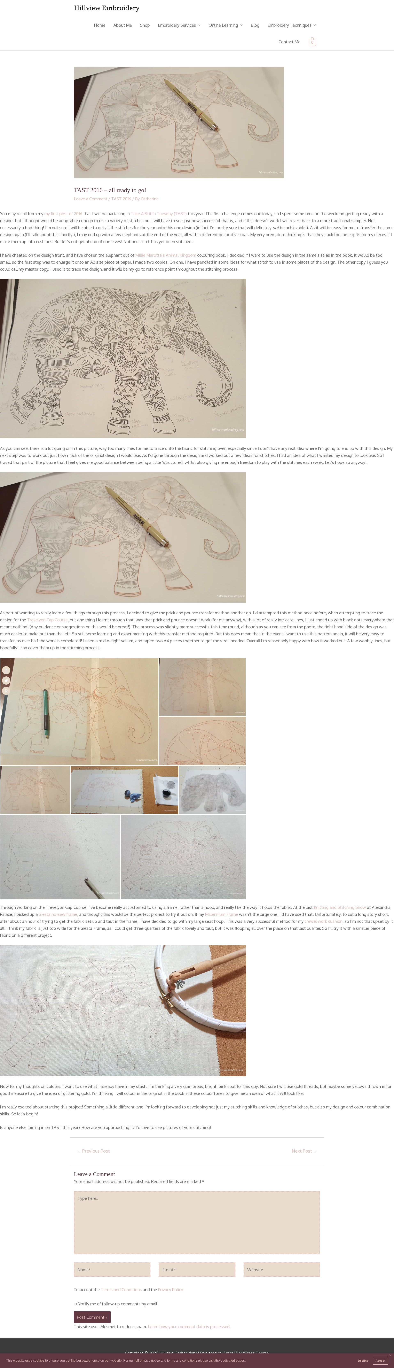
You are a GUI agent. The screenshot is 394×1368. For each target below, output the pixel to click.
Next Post (304, 1151)
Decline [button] (363, 1360)
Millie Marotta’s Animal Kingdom (165, 255)
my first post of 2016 (63, 213)
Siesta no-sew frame (58, 914)
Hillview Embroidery (107, 8)
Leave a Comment (90, 198)
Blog (255, 25)
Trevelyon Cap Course (47, 619)
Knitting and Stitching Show (340, 907)
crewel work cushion (323, 921)
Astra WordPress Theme (246, 1353)
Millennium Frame (221, 914)
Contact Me (289, 41)
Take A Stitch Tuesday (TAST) (159, 213)
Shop (145, 25)
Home (99, 25)
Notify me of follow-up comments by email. (118, 1303)
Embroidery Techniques (290, 25)
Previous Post (93, 1151)
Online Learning (223, 25)
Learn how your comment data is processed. (189, 1326)
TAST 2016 (121, 198)
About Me (122, 25)
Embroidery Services (177, 25)
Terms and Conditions (121, 1289)
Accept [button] (380, 1360)
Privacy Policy (170, 1289)
